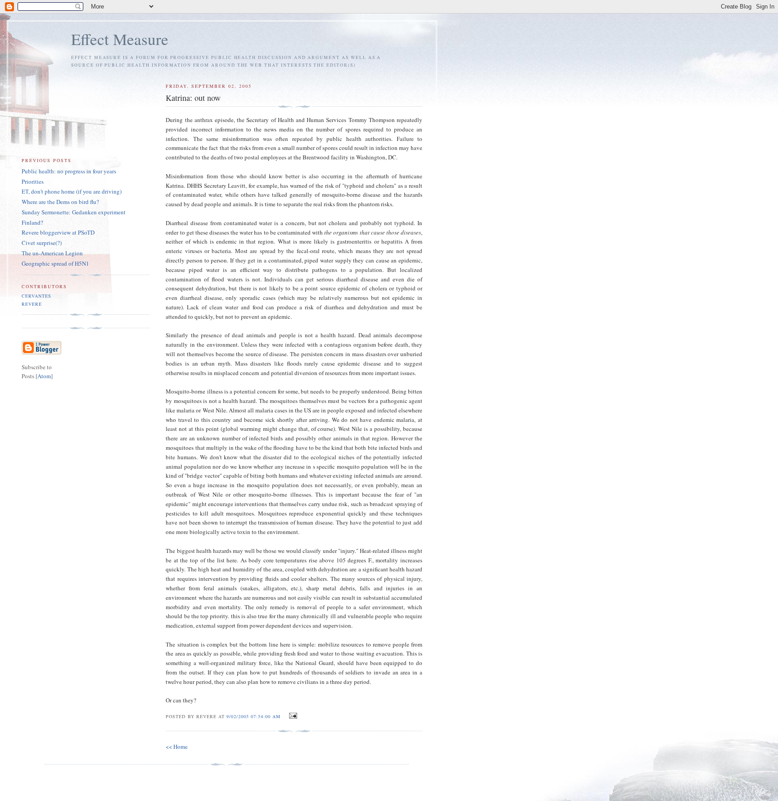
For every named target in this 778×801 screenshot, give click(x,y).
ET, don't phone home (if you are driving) (72, 191)
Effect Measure (119, 39)
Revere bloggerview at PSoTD (58, 232)
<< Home (177, 746)
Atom (44, 376)
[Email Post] (291, 716)
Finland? (32, 222)
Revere (32, 304)
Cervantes (36, 296)
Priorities (33, 181)
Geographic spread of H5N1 (55, 263)
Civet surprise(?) (42, 243)
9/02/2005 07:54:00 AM (254, 716)
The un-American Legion (52, 253)
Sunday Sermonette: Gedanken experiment (74, 212)
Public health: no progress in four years (69, 171)
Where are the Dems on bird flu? (60, 202)
